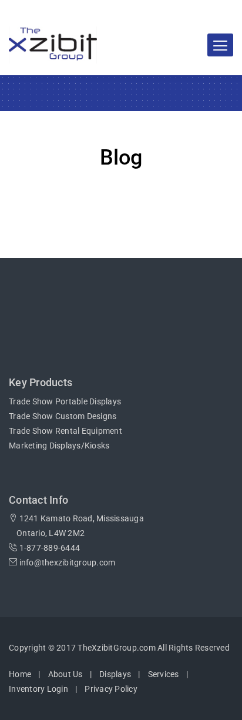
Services (163, 674)
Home (20, 674)
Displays (115, 674)
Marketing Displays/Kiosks (59, 445)
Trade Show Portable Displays (65, 401)
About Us (65, 674)
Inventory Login (38, 689)
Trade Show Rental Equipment (65, 431)
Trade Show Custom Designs (62, 416)
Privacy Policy (111, 689)
